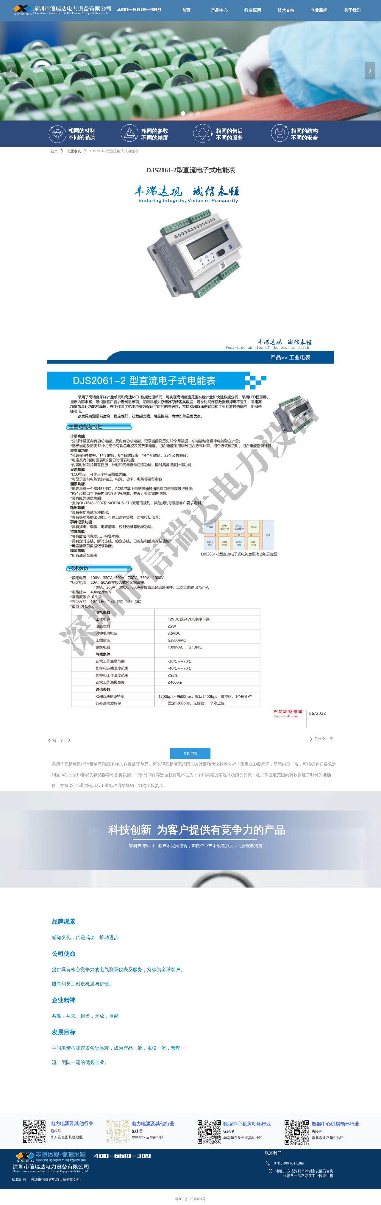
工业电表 (74, 151)
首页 (54, 151)
